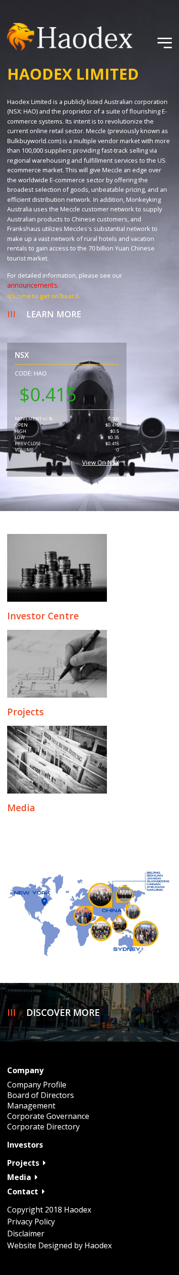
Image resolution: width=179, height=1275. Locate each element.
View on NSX (100, 462)
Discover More (63, 1012)
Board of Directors (40, 1095)
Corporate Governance (48, 1116)
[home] (78, 37)
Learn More (53, 314)
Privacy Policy (31, 1221)
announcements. (33, 285)
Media (19, 1177)
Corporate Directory (43, 1126)
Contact (22, 1191)
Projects (23, 1163)
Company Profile (36, 1084)
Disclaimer (25, 1233)
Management (31, 1105)
